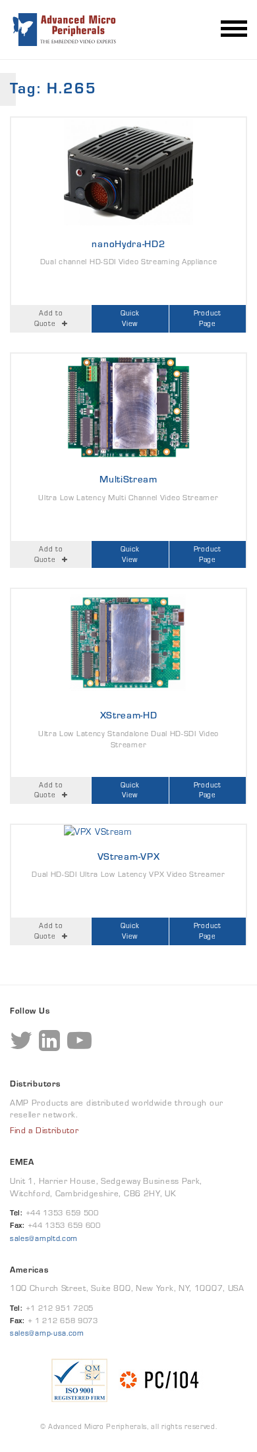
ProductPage (207, 318)
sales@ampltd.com (44, 1238)
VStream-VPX (129, 856)
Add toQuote (48, 318)
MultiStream (128, 479)
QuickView (130, 318)
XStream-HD (128, 715)
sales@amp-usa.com (47, 1332)
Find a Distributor (44, 1130)
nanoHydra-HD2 (128, 243)
